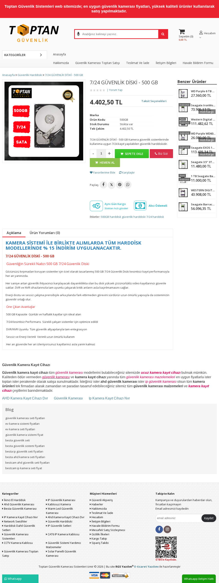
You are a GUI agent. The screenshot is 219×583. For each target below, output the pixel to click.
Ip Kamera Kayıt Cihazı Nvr (109, 398)
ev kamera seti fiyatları (20, 429)
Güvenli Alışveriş (102, 500)
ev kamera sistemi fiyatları (22, 424)
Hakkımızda (61, 63)
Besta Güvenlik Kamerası (20, 508)
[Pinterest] (119, 184)
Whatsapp (14, 579)
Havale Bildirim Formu (198, 63)
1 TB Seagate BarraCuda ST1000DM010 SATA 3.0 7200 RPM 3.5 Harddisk (203, 176)
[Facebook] (103, 184)
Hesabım (97, 517)
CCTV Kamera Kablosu (18, 543)
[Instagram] (167, 529)
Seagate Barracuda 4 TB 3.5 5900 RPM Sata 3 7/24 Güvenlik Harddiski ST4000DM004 (203, 204)
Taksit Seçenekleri (154, 101)
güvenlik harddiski (134, 217)
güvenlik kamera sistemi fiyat (24, 435)
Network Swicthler (15, 521)
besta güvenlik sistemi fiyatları (25, 446)
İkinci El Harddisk (14, 500)
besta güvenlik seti (17, 440)
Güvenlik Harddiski (59, 521)
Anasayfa (59, 54)
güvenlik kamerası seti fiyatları (25, 418)
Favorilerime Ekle (104, 172)
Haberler (97, 504)
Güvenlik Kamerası (68, 398)
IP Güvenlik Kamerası (61, 500)
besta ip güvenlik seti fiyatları (24, 451)
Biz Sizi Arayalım (161, 154)
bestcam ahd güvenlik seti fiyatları (27, 462)
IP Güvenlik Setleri (59, 526)
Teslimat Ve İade (137, 63)
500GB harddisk (111, 217)
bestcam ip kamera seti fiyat (23, 468)
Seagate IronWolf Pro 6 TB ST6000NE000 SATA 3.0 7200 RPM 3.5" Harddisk (203, 105)
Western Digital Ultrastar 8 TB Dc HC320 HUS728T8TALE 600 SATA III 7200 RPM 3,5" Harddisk (203, 119)
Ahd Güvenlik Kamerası (18, 504)
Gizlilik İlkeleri (100, 534)
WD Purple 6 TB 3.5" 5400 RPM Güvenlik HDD (203, 91)
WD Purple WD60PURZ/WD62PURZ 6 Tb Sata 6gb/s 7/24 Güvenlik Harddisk (203, 133)
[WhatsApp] (128, 184)
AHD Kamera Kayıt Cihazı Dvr (25, 398)
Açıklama (14, 232)
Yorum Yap (116, 90)
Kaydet (209, 518)
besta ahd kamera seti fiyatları (25, 457)
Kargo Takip (99, 538)
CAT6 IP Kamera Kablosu (63, 534)
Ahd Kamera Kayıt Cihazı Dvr (65, 517)
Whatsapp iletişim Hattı (199, 579)
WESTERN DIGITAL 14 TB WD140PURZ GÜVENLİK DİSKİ (203, 190)
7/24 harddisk (155, 217)
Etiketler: (95, 217)
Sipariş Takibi (100, 543)
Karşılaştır (128, 172)
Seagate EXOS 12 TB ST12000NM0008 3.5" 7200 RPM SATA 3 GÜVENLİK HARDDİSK (203, 148)
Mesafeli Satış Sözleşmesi (108, 530)
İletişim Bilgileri (166, 63)
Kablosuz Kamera (59, 504)
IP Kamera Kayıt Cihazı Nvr (20, 517)
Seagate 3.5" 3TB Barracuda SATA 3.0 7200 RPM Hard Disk (203, 162)
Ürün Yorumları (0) (45, 232)
